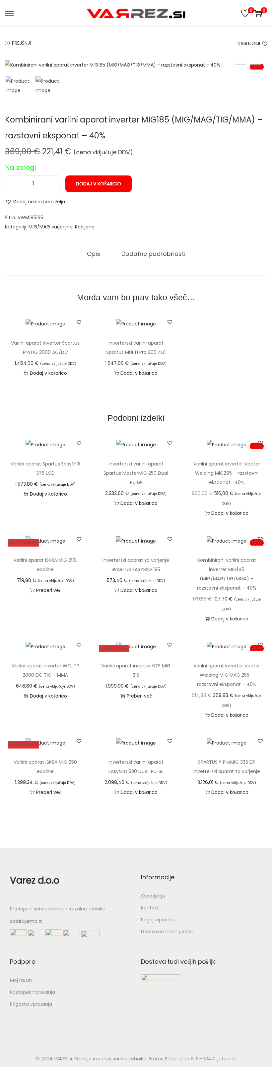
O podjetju (153, 896)
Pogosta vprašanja (31, 1004)
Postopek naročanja (32, 992)
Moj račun (21, 980)
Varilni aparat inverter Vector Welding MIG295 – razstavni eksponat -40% (226, 473)
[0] (245, 13)
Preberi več (48, 590)
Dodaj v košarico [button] (48, 373)
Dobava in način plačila (167, 931)
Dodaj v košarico (98, 183)
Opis (93, 254)
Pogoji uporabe (158, 919)
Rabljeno (85, 226)
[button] (35, 201)
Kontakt (150, 907)
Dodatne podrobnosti (153, 254)
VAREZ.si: (63, 1058)
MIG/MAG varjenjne (51, 226)
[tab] (93, 254)
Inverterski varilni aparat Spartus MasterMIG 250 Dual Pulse (135, 473)
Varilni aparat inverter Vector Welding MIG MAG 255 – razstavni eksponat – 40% (226, 675)
